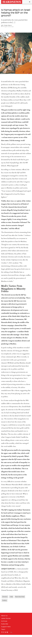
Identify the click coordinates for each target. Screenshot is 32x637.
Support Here (5, 627)
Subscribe (4, 624)
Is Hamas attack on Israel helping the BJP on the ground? (15, 12)
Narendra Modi (19, 596)
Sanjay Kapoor (8, 25)
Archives (4, 621)
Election (4, 596)
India (11, 596)
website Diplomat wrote (13, 260)
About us (4, 615)
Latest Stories (6, 618)
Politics (4, 600)
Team (3, 629)
